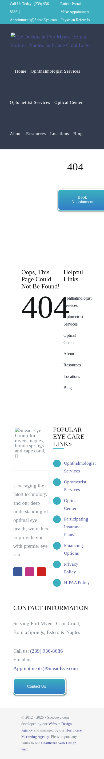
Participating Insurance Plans (76, 527)
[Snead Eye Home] (73, 287)
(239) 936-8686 (46, 651)
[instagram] (29, 571)
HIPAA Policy (77, 582)
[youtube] (41, 571)
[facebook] (17, 571)
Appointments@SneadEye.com (33, 20)
